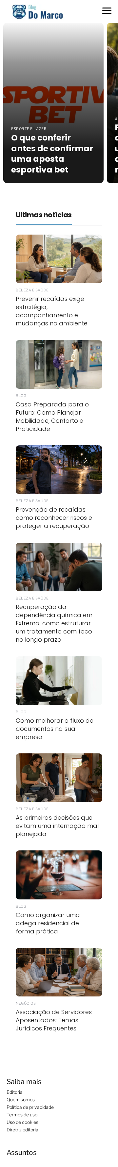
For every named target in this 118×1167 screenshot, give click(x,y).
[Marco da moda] (37, 11)
